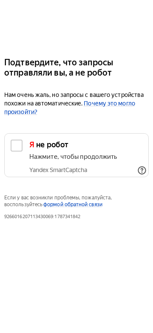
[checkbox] (76, 155)
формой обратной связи (72, 204)
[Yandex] (76, 25)
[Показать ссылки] (142, 170)
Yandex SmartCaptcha (58, 169)
